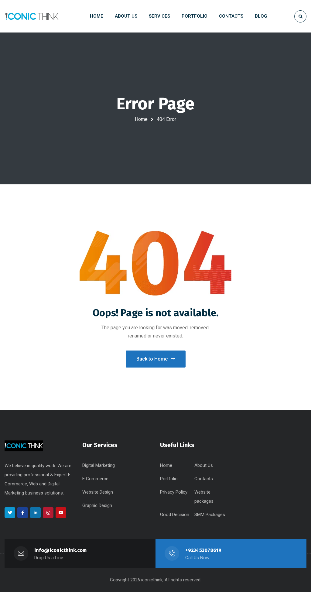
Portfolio (169, 478)
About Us (203, 465)
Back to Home (152, 359)
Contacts (203, 478)
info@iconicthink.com (60, 550)
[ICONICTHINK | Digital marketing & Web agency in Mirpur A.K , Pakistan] (32, 16)
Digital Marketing (98, 465)
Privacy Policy (173, 492)
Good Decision (174, 514)
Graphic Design (97, 505)
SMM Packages (209, 514)
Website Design (97, 492)
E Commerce (95, 478)
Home (141, 119)
